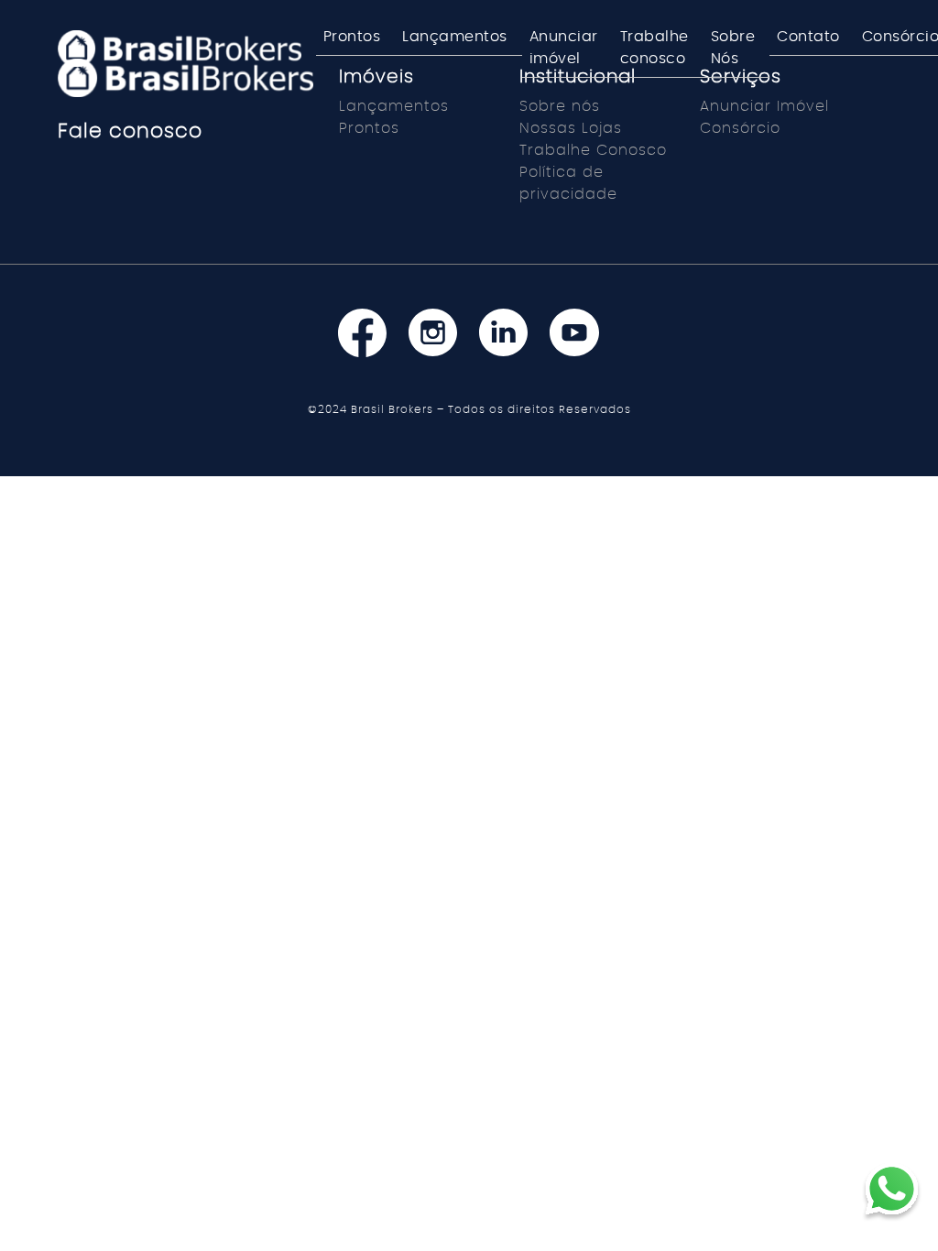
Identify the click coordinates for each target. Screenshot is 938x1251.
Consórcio (740, 128)
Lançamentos (454, 36)
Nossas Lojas (570, 128)
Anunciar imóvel (563, 47)
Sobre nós (559, 106)
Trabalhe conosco (654, 47)
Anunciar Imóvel (764, 106)
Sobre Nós (733, 47)
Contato (808, 36)
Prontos (352, 36)
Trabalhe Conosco (593, 150)
